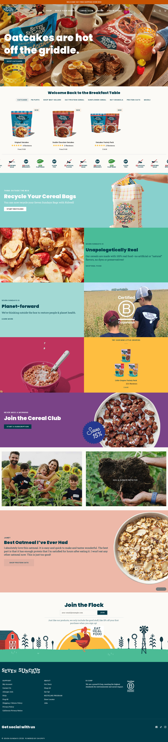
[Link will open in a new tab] (157, 727)
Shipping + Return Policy (12, 703)
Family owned (41, 480)
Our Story (48, 684)
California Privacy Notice (13, 710)
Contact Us (7, 688)
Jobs (46, 703)
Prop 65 (5, 699)
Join (102, 612)
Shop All (47, 688)
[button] (49, 11)
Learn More (7, 319)
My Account (7, 684)
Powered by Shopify (35, 738)
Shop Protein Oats (19, 563)
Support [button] (7, 680)
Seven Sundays (11, 738)
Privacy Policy (8, 707)
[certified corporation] (130, 686)
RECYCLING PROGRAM (53, 695)
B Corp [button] (89, 680)
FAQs (5, 695)
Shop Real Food (94, 266)
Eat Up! (47, 692)
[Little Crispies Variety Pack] (126, 362)
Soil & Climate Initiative (125, 480)
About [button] (47, 680)
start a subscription (18, 426)
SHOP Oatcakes (14, 61)
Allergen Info (8, 692)
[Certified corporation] (126, 309)
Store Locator (49, 699)
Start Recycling (15, 209)
